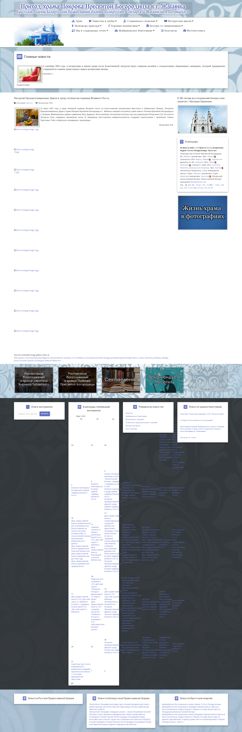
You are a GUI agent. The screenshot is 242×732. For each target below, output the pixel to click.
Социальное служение (141, 21)
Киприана (204, 168)
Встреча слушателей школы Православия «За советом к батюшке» (131, 582)
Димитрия (184, 176)
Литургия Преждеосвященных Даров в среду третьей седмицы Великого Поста (113, 612)
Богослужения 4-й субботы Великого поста (165, 654)
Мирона (187, 156)
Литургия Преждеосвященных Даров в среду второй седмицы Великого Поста (113, 566)
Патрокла (199, 162)
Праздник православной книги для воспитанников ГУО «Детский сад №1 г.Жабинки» (131, 539)
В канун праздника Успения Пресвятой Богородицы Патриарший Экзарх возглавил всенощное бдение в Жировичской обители (120, 723)
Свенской (205, 176)
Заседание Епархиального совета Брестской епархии (149, 641)
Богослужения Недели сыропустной (178, 464)
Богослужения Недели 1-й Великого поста (178, 491)
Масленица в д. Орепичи (164, 453)
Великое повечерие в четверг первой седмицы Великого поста (131, 496)
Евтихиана (193, 168)
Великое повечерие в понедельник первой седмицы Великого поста (80, 491)
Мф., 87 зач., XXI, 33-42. (203, 188)
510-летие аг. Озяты (188, 437)
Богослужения (131, 429)
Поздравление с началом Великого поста (178, 456)
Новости (29, 103)
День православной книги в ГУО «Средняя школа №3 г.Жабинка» (97, 607)
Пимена (210, 156)
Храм (79, 21)
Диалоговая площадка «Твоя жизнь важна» (111, 531)
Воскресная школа (179, 21)
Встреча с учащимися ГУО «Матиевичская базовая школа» (97, 623)
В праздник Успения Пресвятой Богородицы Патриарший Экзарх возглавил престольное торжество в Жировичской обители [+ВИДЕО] (119, 718)
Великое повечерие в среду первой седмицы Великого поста (112, 493)
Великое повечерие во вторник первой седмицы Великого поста (97, 491)
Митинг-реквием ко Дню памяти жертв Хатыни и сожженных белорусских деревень (165, 599)
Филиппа (184, 168)
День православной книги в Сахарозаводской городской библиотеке (112, 521)
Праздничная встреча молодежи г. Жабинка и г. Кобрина (165, 642)
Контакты (170, 30)
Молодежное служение (135, 419)
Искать (45, 414)
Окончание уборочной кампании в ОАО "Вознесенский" (202, 414)
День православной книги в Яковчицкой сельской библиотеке (97, 553)
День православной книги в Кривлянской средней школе (80, 563)
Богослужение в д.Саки (165, 458)
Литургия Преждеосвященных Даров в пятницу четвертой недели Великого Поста (150, 652)
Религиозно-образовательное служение (141, 422)
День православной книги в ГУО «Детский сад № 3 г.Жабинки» (80, 599)
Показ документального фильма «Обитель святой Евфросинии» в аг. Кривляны (131, 557)
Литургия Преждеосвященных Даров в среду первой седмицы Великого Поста (113, 504)
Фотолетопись (196, 30)
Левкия (205, 159)
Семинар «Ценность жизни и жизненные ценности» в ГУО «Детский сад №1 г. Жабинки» (97, 536)
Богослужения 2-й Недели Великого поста (178, 533)
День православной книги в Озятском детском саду (150, 557)
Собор (204, 170)
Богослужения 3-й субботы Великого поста (165, 613)
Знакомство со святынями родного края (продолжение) (165, 446)
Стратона (216, 165)
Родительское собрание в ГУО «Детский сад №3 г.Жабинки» (129, 528)
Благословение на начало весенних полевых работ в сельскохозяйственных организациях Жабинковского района (81, 536)
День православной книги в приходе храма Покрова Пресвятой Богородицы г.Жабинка (178, 549)
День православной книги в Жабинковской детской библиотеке (80, 523)
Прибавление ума (198, 182)
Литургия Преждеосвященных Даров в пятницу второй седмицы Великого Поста (150, 532)
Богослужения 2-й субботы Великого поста (165, 543)
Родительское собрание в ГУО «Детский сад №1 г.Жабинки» (97, 584)
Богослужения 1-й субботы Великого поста (165, 491)
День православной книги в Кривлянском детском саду (80, 556)
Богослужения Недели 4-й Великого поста (178, 647)
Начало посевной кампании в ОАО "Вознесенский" (111, 476)
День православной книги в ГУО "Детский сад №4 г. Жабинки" (112, 595)
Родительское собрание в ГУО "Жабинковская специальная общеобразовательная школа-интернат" (132, 604)
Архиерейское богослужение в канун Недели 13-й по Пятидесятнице (191, 704)
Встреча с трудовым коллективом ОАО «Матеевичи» (112, 540)
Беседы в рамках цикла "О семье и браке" (96, 595)
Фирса (198, 159)
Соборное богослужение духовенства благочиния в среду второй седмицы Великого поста (112, 552)
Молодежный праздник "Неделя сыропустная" (165, 436)
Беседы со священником (165, 25)
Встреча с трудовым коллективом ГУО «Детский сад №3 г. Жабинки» (80, 608)
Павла (211, 162)
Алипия (218, 168)
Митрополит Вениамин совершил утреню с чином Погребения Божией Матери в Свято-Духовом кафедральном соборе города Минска (119, 713)
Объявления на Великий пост (111, 602)
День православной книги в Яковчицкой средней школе (150, 542)
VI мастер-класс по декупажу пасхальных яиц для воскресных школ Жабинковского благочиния (131, 647)
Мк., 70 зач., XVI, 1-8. (200, 185)
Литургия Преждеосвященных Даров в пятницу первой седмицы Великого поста (150, 491)
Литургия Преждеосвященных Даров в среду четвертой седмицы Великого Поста (113, 647)
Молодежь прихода (87, 25)
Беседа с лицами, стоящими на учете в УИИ (112, 484)
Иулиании (184, 165)
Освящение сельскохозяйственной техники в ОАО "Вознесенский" (132, 486)
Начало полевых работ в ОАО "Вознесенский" (132, 548)
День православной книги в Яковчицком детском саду (150, 550)
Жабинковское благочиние (135, 30)
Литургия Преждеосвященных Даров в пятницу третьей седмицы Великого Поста (150, 604)
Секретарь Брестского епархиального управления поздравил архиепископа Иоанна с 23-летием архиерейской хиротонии (81, 671)
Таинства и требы (103, 21)
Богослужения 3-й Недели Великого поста (178, 604)
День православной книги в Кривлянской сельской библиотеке (80, 548)
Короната (216, 159)
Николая (196, 173)
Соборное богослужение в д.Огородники (196, 420)
